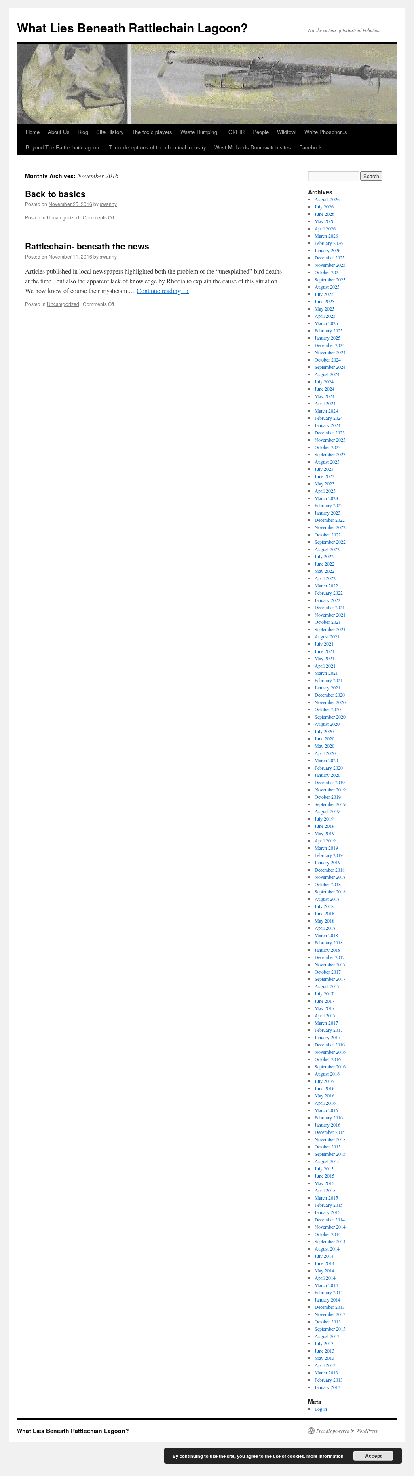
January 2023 (327, 512)
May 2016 (324, 1095)
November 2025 (330, 265)
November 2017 (330, 964)
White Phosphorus (325, 132)
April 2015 (325, 1190)
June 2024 (324, 388)
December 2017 (330, 957)
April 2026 (325, 228)
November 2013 (330, 1314)
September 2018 (330, 891)
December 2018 (330, 869)
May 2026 (324, 221)
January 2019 (327, 862)
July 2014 (324, 1256)
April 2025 (325, 316)
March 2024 (326, 410)
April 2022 (325, 578)
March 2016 (326, 1110)
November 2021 (330, 614)
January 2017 (327, 1037)
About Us (59, 132)
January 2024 (327, 425)
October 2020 (328, 709)
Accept (373, 1455)
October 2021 (328, 622)
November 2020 (330, 702)
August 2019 (327, 811)
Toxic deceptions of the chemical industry (157, 147)
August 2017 (327, 986)
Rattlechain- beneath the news (87, 246)
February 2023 (329, 505)
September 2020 (330, 716)
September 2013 (330, 1328)
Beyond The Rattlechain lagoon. (63, 147)
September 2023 (330, 454)
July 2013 (324, 1343)
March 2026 (326, 235)
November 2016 (330, 1052)
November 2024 (330, 352)
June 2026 (324, 214)
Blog (83, 132)
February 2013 (329, 1379)
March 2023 (326, 498)
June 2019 (324, 826)
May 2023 (324, 483)
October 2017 (328, 971)
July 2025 (324, 294)
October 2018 (328, 884)
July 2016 (324, 1081)
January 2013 (327, 1387)
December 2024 (330, 345)
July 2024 (324, 381)
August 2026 (327, 199)
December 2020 (330, 694)
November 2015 (330, 1139)
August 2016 (327, 1073)
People (261, 132)
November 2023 (330, 439)
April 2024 (325, 403)
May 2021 (324, 658)
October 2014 (328, 1234)
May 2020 (324, 745)
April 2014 (325, 1277)
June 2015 (324, 1175)
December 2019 (330, 782)
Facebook (310, 147)
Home (33, 132)
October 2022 (328, 534)
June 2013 (324, 1350)
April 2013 (325, 1365)
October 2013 (328, 1321)
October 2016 (328, 1059)
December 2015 (330, 1132)
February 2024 (329, 418)
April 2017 (325, 1015)
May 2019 (324, 833)
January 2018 (327, 949)
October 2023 (328, 447)
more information (325, 1456)
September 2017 (330, 979)
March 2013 (326, 1372)
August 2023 (327, 461)
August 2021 (327, 636)
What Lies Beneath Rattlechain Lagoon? (132, 27)
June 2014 (324, 1263)
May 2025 (324, 308)
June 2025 (324, 301)
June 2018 (324, 913)
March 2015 (326, 1197)
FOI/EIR (235, 132)
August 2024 (327, 374)
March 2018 (326, 935)
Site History (110, 132)
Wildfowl (286, 132)
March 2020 (326, 760)
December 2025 (330, 257)
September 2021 (330, 629)
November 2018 (330, 877)
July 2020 (324, 731)
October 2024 (328, 359)
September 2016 (330, 1066)
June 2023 (324, 476)
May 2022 (324, 571)
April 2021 (325, 665)
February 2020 (329, 767)
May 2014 (324, 1270)
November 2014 (330, 1226)
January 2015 (327, 1212)
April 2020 (325, 753)
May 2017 (324, 1008)
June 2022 (324, 563)
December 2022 (330, 520)
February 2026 (329, 243)
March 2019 (326, 847)
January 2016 (327, 1124)
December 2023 (330, 432)
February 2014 (329, 1292)
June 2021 (324, 651)
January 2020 (327, 775)
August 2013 (327, 1336)
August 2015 (327, 1161)
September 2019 (330, 804)
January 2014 (327, 1299)
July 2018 (324, 906)
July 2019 (324, 818)
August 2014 (327, 1248)
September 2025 (330, 279)
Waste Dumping (198, 132)
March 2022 (326, 585)
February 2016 (329, 1117)
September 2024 (330, 367)
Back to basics (55, 193)
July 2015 (324, 1168)
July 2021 (324, 643)
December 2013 (330, 1307)
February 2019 (329, 855)
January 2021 (327, 687)
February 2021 (329, 680)
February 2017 (329, 1030)
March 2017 (326, 1022)
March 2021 (326, 673)
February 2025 (329, 330)
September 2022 (330, 541)
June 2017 (324, 1000)
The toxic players (152, 132)
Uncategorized (63, 217)
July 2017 (324, 993)
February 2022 (329, 592)
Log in (321, 1409)
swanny (108, 203)
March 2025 (326, 323)
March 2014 (326, 1285)
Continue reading (163, 290)
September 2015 (330, 1154)
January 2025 (327, 337)
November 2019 (330, 789)
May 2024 (324, 396)
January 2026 (327, 250)
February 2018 (329, 942)
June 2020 (324, 738)
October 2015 (328, 1146)
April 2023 (325, 490)
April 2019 (325, 840)
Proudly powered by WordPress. (347, 1430)
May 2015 (324, 1183)
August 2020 (327, 724)
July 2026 (324, 206)
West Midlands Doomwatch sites (252, 147)
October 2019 (328, 796)
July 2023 (324, 469)
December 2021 (330, 607)
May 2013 (324, 1358)
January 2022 (327, 600)
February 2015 (329, 1205)
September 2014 (330, 1241)
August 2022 (327, 549)
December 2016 (330, 1044)
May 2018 (324, 920)
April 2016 (325, 1103)
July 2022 (324, 556)
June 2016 (324, 1088)
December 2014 (330, 1219)
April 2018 (325, 928)
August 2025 (327, 286)
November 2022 (330, 527)
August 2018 (327, 898)
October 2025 (328, 272)
